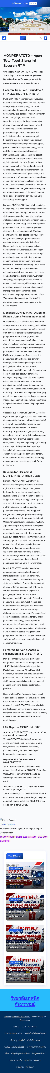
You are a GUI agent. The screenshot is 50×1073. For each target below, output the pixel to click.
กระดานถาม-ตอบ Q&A (13, 1033)
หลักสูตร (37, 1060)
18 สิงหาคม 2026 (20, 880)
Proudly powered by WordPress (17, 1016)
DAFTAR (11, 824)
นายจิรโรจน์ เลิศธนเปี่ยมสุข (35, 1033)
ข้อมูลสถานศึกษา (38, 1053)
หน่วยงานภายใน (16, 1060)
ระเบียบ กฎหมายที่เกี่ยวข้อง (14, 1047)
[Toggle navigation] (23, 38)
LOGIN (3, 824)
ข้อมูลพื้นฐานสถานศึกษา (20, 1053)
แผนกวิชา (28, 1060)
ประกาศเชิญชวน (16, 868)
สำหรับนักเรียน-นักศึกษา (36, 1047)
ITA (24, 1026)
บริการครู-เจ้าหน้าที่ (17, 1040)
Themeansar (25, 1020)
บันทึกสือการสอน (33, 1040)
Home (16, 1026)
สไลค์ (7, 1053)
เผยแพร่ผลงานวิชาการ (25, 1067)
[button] (41, 38)
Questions (32, 1026)
